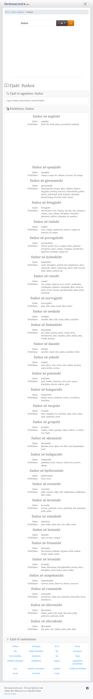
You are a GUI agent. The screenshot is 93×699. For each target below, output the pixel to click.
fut (57, 651)
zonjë (56, 673)
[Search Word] (71, 23)
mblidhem (36, 660)
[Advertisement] (46, 52)
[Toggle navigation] (85, 3)
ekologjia (36, 646)
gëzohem (77, 651)
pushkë (57, 668)
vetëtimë (36, 673)
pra (15, 668)
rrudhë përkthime (77, 668)
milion (57, 660)
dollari (15, 646)
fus (15, 651)
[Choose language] (62, 23)
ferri (57, 646)
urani (15, 673)
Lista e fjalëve (17, 12)
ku (57, 656)
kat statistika (15, 656)
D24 (7, 12)
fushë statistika (36, 651)
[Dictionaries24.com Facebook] (87, 688)
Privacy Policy (10, 694)
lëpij (78, 656)
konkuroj (36, 656)
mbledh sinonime (15, 660)
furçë (77, 646)
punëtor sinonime (36, 668)
